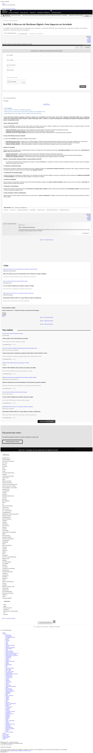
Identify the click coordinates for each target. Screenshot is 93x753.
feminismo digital (64, 209)
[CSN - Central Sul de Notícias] (8, 8)
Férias (3, 543)
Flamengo (4, 573)
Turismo (4, 522)
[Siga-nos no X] (67, 449)
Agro (3, 467)
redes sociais (41, 209)
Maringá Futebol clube (8, 586)
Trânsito (4, 528)
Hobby (3, 533)
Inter (3, 553)
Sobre (4, 606)
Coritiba (4, 548)
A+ (81, 47)
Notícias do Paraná (7, 482)
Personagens (5, 589)
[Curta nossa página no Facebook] (60, 449)
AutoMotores (5, 540)
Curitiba (4, 492)
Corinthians (5, 575)
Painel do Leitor (7, 607)
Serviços (4, 527)
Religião (4, 499)
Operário (4, 585)
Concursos (5, 566)
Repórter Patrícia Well (8, 495)
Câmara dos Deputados (8, 476)
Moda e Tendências (7, 545)
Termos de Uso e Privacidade (10, 611)
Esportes (4, 474)
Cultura (4, 497)
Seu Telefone (11, 65)
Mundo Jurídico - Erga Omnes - (10, 487)
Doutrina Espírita (6, 537)
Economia (4, 466)
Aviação (4, 583)
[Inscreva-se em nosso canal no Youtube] (70, 449)
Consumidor (5, 563)
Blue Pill (13, 209)
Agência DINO (5, 477)
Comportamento (6, 512)
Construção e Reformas (8, 568)
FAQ (4, 612)
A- (76, 47)
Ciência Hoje (5, 507)
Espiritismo (5, 542)
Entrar (3, 3)
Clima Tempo (5, 530)
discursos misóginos (23, 209)
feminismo (32, 209)
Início (4, 604)
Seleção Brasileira (7, 591)
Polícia (4, 580)
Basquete (4, 565)
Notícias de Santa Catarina (9, 486)
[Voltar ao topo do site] (1, 741)
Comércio (4, 520)
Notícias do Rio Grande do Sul (10, 484)
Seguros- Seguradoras (8, 538)
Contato (5, 614)
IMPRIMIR (87, 47)
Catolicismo (5, 588)
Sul (3, 504)
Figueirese (5, 555)
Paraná (4, 12)
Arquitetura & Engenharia (9, 532)
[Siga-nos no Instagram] (63, 449)
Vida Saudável (5, 525)
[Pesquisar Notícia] (54, 621)
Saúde (3, 471)
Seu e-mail (10, 60)
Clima (3, 596)
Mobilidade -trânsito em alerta (10, 514)
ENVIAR (83, 86)
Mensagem (10, 70)
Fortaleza (5, 578)
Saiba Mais (85, 233)
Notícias (4, 633)
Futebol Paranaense (7, 571)
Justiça (4, 469)
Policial (4, 464)
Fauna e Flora (5, 509)
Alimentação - (5, 570)
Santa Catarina (14, 12)
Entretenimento (6, 459)
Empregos (4, 594)
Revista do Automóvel (8, 593)
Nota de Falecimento (7, 505)
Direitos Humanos (6, 481)
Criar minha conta (12, 441)
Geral (3, 479)
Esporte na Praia (6, 515)
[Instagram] (19, 233)
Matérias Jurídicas (43, 12)
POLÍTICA (33, 12)
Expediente (6, 609)
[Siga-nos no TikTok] (73, 449)
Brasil (3, 502)
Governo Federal (6, 561)
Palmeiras (4, 576)
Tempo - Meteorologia (8, 581)
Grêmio (4, 552)
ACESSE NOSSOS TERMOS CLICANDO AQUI (20, 750)
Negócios (4, 494)
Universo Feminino (7, 598)
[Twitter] (26, 233)
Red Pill (6, 209)
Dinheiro (4, 560)
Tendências (5, 524)
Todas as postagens (46, 421)
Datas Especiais (6, 535)
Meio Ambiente (5, 500)
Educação (4, 463)
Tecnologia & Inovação (8, 461)
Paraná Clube (5, 558)
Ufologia (4, 547)
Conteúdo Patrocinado (8, 472)
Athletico (4, 550)
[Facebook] (23, 233)
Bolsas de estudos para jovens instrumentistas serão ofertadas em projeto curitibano (41, 15)
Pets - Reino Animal (7, 510)
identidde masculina (52, 209)
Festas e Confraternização (9, 556)
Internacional (56, 12)
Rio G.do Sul (24, 12)
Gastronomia (5, 491)
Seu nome (10, 55)
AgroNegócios (6, 489)
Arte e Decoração (6, 519)
